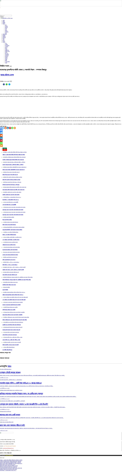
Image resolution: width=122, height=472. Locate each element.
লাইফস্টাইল (7, 54)
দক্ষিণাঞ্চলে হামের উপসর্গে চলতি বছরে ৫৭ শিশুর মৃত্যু (11, 184)
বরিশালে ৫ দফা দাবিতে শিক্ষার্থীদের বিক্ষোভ (9, 234)
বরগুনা (3, 38)
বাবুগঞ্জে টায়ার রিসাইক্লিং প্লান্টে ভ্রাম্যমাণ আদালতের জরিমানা (12, 229)
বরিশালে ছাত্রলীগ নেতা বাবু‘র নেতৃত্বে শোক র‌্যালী (10, 344)
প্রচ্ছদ (4, 20)
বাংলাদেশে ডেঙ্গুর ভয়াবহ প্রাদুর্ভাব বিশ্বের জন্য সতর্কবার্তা (11, 304)
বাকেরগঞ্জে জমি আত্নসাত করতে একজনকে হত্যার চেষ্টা (11, 329)
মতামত (6, 52)
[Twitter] (3, 128)
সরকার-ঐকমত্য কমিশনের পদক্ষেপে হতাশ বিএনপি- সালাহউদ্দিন (12, 314)
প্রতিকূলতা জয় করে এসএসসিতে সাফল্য (9, 244)
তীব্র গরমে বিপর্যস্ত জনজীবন (7, 219)
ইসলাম (6, 49)
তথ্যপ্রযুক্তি (7, 45)
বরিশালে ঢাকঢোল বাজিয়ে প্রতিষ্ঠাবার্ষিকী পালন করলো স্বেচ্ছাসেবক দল (14, 169)
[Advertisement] (38, 107)
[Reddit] (5, 128)
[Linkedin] (8, 128)
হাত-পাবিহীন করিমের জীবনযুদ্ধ (7, 349)
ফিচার (6, 47)
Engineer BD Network (9, 455)
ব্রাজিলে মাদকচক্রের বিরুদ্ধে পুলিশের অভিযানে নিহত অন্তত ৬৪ (13, 294)
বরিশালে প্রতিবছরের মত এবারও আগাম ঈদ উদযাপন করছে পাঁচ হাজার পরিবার (15, 319)
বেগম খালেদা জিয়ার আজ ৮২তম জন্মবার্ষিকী (9, 204)
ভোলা (3, 39)
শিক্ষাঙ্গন (6, 57)
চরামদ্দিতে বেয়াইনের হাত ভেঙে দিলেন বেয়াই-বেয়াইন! (11, 194)
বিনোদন (4, 41)
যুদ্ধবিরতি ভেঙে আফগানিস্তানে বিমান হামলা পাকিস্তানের (12, 324)
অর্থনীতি (6, 44)
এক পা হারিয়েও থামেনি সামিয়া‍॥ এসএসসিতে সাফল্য (11, 239)
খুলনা (6, 29)
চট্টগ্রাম (6, 26)
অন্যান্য (4, 42)
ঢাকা (5, 24)
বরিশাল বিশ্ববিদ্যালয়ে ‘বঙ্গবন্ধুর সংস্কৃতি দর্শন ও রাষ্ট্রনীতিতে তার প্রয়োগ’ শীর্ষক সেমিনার (17, 279)
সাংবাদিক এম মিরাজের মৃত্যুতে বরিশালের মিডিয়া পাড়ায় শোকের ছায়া (13, 159)
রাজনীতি (4, 22)
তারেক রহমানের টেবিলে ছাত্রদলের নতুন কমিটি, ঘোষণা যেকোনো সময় (13, 189)
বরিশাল (6, 30)
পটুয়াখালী (4, 36)
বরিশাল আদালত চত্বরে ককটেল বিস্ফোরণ (9, 224)
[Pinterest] (10, 128)
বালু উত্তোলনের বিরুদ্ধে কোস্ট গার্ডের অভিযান (10, 249)
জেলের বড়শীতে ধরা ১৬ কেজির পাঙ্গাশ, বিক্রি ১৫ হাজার (11, 339)
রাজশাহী (6, 27)
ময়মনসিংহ (6, 31)
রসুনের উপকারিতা (5, 289)
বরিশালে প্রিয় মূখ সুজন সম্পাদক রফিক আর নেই (10, 174)
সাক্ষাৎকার (6, 55)
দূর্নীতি (6, 60)
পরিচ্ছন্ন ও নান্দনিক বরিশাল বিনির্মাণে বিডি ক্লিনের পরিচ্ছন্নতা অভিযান (14, 154)
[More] (14, 128)
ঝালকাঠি (4, 35)
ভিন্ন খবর (6, 53)
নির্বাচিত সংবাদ (7, 51)
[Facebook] (1, 128)
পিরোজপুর (4, 37)
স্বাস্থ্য (6, 59)
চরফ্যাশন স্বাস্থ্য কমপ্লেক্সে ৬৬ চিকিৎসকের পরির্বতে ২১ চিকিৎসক (13, 164)
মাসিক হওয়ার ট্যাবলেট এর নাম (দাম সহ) (9, 259)
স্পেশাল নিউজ (7, 61)
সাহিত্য (6, 58)
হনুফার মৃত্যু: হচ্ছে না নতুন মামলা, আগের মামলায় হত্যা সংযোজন (13, 209)
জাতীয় (4, 21)
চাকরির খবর (7, 50)
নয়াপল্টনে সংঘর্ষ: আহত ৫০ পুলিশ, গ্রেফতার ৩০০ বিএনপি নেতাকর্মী (13, 269)
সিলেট (6, 28)
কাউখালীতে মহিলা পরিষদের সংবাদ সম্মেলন (9, 284)
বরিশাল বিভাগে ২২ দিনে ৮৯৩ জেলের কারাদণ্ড (10, 264)
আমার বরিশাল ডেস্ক (7, 75)
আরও (9, 366)
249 (10, 66)
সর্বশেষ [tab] (4, 148)
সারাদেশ (4, 23)
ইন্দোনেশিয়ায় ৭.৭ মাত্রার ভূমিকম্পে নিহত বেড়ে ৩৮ (11, 199)
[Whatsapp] (12, 128)
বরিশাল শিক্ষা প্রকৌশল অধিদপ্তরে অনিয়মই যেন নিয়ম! (11, 179)
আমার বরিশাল (5, 34)
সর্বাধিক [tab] (4, 150)
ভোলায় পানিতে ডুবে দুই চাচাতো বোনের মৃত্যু (10, 334)
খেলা (6, 43)
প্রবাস (6, 62)
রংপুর (6, 33)
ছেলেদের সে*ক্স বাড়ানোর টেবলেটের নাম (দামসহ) (10, 254)
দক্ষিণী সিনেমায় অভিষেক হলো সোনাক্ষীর (9, 309)
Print (14, 66)
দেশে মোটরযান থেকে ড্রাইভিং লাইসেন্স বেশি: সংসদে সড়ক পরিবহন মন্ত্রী (14, 299)
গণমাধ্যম (6, 46)
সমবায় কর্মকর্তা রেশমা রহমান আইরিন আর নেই (10, 274)
